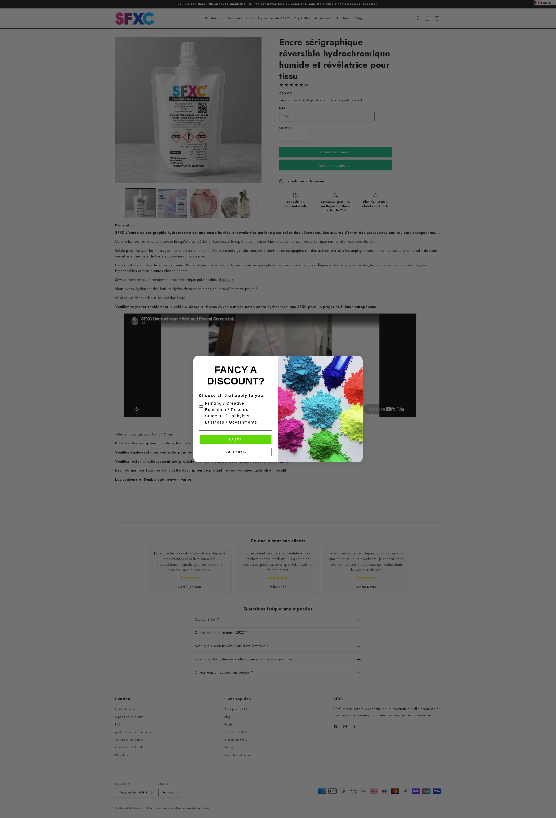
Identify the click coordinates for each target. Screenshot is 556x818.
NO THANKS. (235, 452)
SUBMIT (236, 439)
